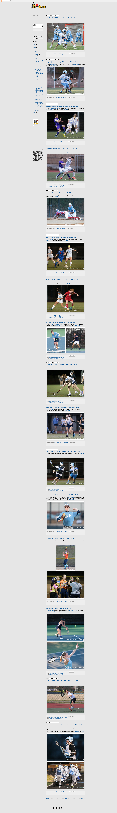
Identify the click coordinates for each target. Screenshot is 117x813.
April (36, 57)
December (37, 50)
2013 (35, 115)
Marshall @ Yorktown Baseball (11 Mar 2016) (59, 193)
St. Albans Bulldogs (54, 357)
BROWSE (60, 10)
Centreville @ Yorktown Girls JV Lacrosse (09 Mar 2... (39, 88)
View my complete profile (37, 161)
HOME (43, 10)
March (36, 58)
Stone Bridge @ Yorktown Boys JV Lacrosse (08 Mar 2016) (63, 451)
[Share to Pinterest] (74, 53)
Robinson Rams (54, 54)
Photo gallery (59, 21)
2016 (35, 48)
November (37, 51)
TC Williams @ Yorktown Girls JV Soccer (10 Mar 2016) (62, 279)
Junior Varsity (77, 731)
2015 (35, 112)
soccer (57, 143)
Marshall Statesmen (76, 195)
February (36, 109)
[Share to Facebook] (72, 53)
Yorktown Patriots (61, 54)
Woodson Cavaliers (56, 673)
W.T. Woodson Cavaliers (73, 610)
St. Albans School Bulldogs (55, 324)
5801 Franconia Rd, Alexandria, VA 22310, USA (56, 794)
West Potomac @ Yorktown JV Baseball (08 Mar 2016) (62, 495)
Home (66, 798)
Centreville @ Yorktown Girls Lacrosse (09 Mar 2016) (61, 364)
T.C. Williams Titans (49, 283)
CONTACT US (79, 10)
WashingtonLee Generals (63, 717)
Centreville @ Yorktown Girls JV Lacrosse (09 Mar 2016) (62, 407)
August (36, 55)
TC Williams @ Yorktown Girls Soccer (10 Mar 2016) (61, 237)
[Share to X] (71, 53)
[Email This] (69, 53)
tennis (58, 357)
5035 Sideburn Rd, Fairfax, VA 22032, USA (55, 55)
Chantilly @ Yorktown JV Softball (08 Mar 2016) (60, 538)
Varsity (83, 731)
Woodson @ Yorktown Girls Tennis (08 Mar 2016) (60, 608)
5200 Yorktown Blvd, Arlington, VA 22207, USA (56, 144)
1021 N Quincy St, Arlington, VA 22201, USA (55, 718)
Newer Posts (48, 798)
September (37, 54)
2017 (35, 47)
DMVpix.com (36, 125)
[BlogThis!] (70, 53)
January (36, 110)
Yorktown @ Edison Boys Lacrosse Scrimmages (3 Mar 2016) (64, 725)
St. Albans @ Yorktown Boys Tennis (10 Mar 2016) (61, 322)
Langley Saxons (53, 64)
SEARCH (66, 10)
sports (58, 54)
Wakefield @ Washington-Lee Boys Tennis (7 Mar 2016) (62, 680)
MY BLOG (72, 10)
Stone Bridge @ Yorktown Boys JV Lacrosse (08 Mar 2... (39, 91)
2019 (35, 44)
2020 (35, 43)
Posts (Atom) (53, 800)
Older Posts (83, 798)
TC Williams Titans (56, 274)
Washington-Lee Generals (52, 682)
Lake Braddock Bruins (54, 108)
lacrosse (50, 54)
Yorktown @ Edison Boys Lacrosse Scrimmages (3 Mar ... (39, 106)
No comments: (65, 53)
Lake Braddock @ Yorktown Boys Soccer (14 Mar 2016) (62, 106)
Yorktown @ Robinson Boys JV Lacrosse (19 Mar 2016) (62, 17)
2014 (35, 113)
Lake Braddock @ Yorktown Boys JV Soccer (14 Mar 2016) (63, 148)
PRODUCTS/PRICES (51, 10)
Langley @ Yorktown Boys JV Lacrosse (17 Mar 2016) (62, 62)
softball (50, 602)
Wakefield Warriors (75, 682)
